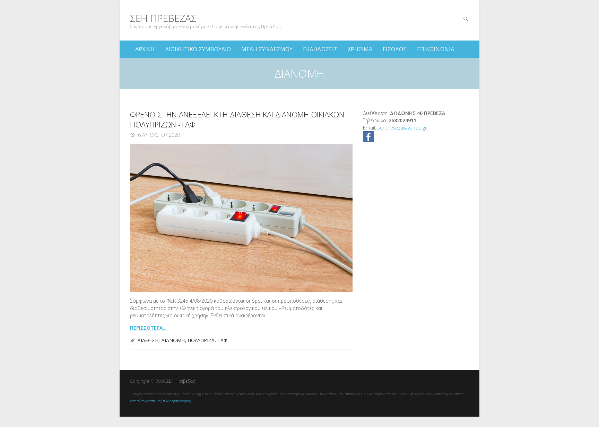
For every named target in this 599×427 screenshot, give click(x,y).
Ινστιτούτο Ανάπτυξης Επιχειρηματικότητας (160, 401)
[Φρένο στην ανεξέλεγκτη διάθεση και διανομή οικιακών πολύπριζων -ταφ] (241, 218)
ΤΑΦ (222, 340)
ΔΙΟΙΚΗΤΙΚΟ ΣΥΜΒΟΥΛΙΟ (198, 49)
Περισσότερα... (148, 327)
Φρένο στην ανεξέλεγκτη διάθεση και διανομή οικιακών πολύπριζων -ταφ (237, 119)
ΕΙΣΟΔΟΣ (395, 49)
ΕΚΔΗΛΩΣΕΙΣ (320, 49)
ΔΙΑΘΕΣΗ (147, 340)
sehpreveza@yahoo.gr (402, 127)
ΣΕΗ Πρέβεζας (163, 18)
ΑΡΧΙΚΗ (145, 49)
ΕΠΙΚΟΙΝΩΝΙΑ (435, 49)
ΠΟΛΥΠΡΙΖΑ (201, 340)
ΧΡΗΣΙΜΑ (360, 49)
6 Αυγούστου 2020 (158, 135)
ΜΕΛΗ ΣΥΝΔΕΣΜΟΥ (267, 49)
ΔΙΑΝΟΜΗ (173, 340)
